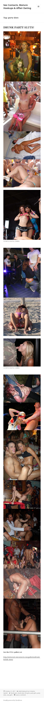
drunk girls (14, 693)
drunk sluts (21, 693)
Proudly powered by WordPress (12, 700)
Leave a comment (21, 695)
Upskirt (5, 693)
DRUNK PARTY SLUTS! (18, 27)
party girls (33, 693)
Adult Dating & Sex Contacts (26, 691)
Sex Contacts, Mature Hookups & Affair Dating (17, 6)
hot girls (27, 693)
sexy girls (9, 695)
